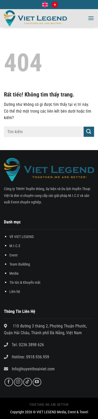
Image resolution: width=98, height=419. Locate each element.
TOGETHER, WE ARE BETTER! (49, 405)
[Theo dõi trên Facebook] (8, 382)
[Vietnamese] (55, 4)
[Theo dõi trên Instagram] (18, 382)
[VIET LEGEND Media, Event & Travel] (35, 18)
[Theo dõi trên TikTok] (27, 382)
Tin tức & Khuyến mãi (24, 282)
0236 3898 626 (31, 344)
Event (13, 255)
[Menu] (91, 18)
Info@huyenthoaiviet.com (33, 368)
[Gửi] (89, 132)
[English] (45, 4)
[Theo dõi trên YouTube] (37, 382)
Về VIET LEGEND (21, 237)
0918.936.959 (37, 356)
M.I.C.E (14, 246)
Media (14, 273)
